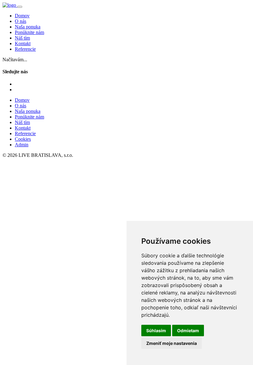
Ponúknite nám (29, 32)
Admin (21, 144)
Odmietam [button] (188, 330)
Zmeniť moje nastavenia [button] (171, 343)
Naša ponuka (27, 26)
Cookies (23, 139)
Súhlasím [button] (156, 330)
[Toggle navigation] (19, 7)
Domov (22, 15)
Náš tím (22, 38)
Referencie (25, 49)
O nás (20, 21)
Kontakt (23, 43)
